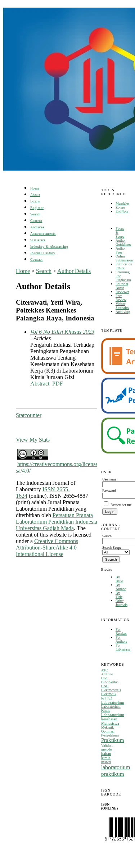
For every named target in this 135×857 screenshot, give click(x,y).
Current (36, 221)
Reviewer (122, 292)
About (35, 195)
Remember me (121, 505)
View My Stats (33, 440)
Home (35, 188)
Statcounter (28, 415)
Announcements (43, 234)
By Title (119, 595)
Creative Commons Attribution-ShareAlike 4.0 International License (47, 547)
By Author (121, 587)
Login (35, 201)
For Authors (121, 639)
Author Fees (121, 250)
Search (35, 214)
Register (37, 208)
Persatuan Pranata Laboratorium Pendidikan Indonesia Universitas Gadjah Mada (56, 521)
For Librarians (123, 647)
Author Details (74, 271)
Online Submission (124, 258)
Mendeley (123, 203)
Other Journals (121, 603)
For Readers (121, 631)
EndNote (122, 211)
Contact (36, 259)
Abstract (39, 383)
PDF (57, 383)
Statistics (37, 240)
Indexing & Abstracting (49, 247)
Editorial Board (122, 286)
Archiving (123, 312)
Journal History (42, 253)
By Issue (119, 579)
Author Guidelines (123, 242)
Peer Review (121, 298)
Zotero (120, 207)
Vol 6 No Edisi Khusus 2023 (62, 332)
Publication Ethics (124, 266)
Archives (37, 227)
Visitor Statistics (122, 306)
